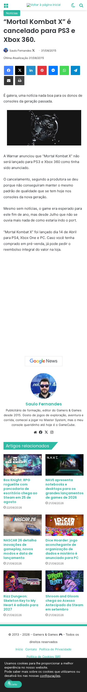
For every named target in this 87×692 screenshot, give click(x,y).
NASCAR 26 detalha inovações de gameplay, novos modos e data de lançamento (19, 549)
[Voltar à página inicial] (44, 5)
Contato (31, 649)
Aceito (13, 684)
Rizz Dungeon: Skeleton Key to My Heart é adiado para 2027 (20, 603)
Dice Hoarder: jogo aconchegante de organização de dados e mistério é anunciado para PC (61, 549)
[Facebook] (8, 70)
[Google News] (43, 361)
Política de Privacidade (55, 649)
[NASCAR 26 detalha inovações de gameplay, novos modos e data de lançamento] (22, 525)
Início (19, 649)
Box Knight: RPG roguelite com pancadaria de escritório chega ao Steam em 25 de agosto (20, 491)
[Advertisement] (43, 302)
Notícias (12, 13)
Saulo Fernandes (20, 50)
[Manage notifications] (9, 683)
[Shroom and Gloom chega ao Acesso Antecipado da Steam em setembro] (64, 581)
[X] (19, 70)
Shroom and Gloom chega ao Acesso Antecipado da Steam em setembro (64, 603)
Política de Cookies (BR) (43, 656)
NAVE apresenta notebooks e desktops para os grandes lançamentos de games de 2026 (64, 489)
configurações (50, 676)
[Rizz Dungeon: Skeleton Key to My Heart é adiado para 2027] (22, 581)
